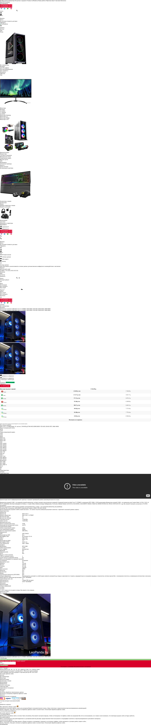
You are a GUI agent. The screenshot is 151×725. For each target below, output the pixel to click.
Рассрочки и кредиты (20, 0)
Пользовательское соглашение (8, 696)
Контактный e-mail (5, 269)
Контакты (63, 0)
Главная (2, 304)
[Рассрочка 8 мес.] (23, 699)
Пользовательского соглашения (82, 666)
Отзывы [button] (2, 587)
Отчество (2, 274)
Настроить (9, 711)
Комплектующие (4, 679)
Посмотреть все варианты (75, 419)
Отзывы (2, 690)
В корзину (3, 382)
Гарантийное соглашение (7, 688)
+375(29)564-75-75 (6, 5)
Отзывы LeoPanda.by (32, 0)
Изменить (2, 276)
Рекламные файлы (5, 717)
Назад (1, 724)
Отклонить (3, 711)
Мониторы (3, 678)
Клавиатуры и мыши (5, 680)
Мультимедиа (3, 682)
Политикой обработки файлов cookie (55, 709)
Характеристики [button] (4, 473)
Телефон (2, 270)
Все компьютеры (4, 676)
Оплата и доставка (5, 685)
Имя (1, 273)
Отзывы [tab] (2, 471)
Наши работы (42, 0)
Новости (2, 695)
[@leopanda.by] (11, 9)
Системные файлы (5, 714)
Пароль (2, 267)
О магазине (57, 0)
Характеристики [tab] (4, 470)
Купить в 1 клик (10, 382)
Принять (14, 711)
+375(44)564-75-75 (6, 7)
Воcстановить (3, 294)
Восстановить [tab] (3, 286)
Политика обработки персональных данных (12, 692)
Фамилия (2, 272)
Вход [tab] (1, 283)
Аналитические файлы (6, 720)
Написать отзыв (4, 591)
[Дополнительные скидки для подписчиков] (1, 699)
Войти (1, 291)
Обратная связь (50, 0)
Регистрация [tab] (3, 285)
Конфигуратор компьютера (7, 0)
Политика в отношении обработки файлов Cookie (13, 693)
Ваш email (3, 287)
